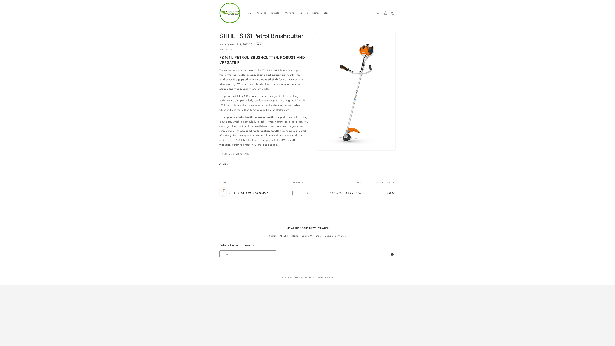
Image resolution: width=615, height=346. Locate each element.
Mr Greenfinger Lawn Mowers (302, 277)
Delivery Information (335, 235)
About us (284, 235)
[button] (275, 12)
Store (318, 235)
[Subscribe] (273, 254)
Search (272, 235)
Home (295, 235)
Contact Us (307, 235)
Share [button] (226, 163)
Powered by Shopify (324, 277)
